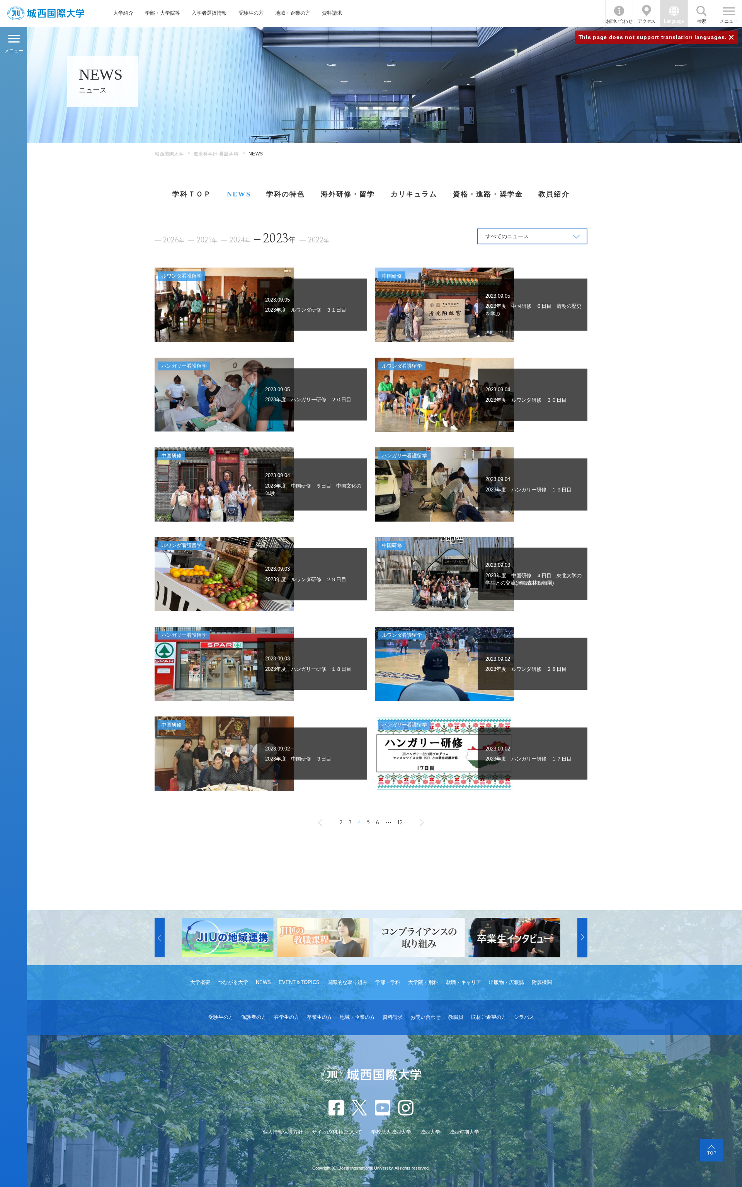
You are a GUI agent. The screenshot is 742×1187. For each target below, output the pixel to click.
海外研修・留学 (348, 194)
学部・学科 (387, 982)
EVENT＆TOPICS (299, 982)
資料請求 (332, 13)
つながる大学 (233, 982)
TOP (711, 1153)
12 (400, 822)
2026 (173, 240)
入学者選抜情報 (209, 13)
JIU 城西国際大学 (45, 13)
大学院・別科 (423, 982)
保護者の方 (253, 1017)
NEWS (239, 194)
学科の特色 (285, 194)
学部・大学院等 (162, 13)
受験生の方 (251, 13)
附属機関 (542, 982)
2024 (240, 240)
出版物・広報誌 (506, 982)
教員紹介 (554, 194)
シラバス (524, 1017)
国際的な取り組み (347, 982)
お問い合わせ (619, 21)
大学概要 (200, 982)
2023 (279, 238)
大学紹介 (123, 13)
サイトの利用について (337, 1132)
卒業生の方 (319, 1017)
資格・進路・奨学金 (488, 194)
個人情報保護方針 (283, 1132)
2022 (318, 240)
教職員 (455, 1017)
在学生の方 (286, 1017)
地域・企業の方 (292, 13)
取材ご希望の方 (488, 1017)
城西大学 (430, 1132)
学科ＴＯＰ (191, 194)
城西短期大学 (464, 1132)
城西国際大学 (169, 154)
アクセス (646, 21)
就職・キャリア (463, 982)
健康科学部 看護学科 (216, 154)
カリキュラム (414, 194)
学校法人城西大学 (391, 1132)
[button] (160, 937)
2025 (207, 240)
